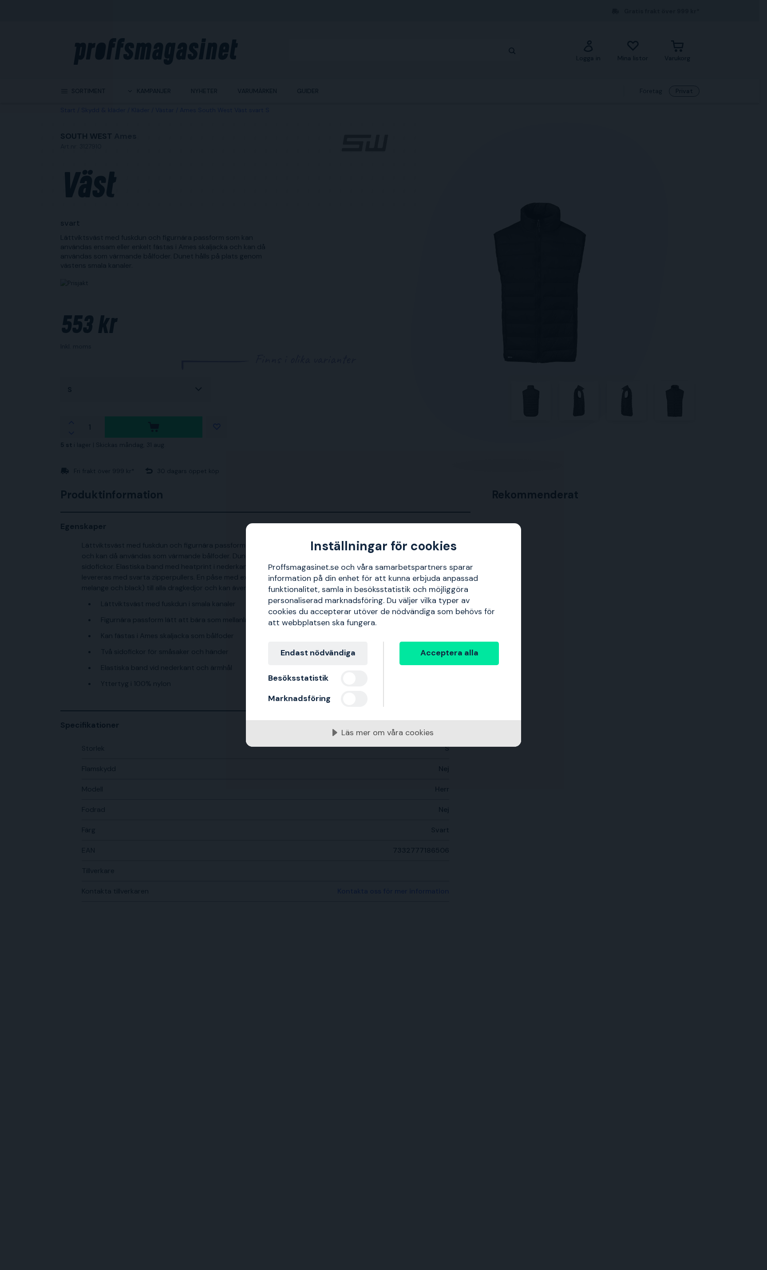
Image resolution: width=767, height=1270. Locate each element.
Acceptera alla (449, 652)
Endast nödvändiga (318, 652)
